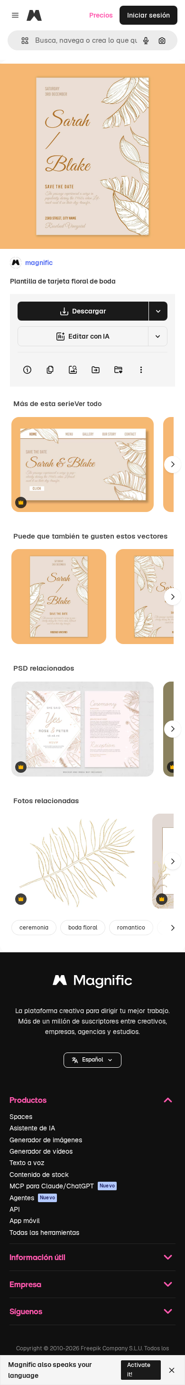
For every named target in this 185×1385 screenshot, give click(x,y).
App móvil (24, 1220)
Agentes (32, 1198)
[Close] (171, 1370)
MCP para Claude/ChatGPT (62, 1186)
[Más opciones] (140, 369)
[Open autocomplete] (21, 40)
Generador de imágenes (45, 1140)
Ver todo (88, 403)
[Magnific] (92, 982)
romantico (131, 927)
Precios (101, 15)
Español (92, 1059)
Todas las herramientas (44, 1232)
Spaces (20, 1116)
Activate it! (138, 1369)
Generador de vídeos (41, 1151)
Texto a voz (27, 1162)
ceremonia (33, 927)
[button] (92, 1060)
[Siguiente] (172, 464)
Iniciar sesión (148, 15)
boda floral (82, 927)
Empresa (25, 1284)
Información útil (37, 1257)
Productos (27, 1100)
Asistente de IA (32, 1128)
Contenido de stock (39, 1174)
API (14, 1209)
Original (60, 81)
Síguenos (25, 1311)
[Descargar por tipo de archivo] (157, 311)
